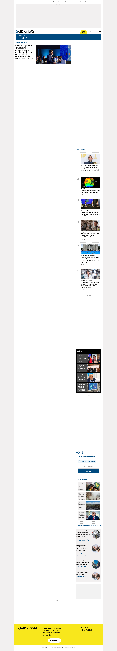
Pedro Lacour (84, 239)
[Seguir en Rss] (92, 630)
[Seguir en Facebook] (82, 630)
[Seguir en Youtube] (89, 630)
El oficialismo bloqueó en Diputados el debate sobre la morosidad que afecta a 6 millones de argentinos (81, 388)
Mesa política (48, 1)
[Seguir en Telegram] (84, 630)
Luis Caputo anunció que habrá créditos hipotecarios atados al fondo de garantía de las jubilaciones (90, 213)
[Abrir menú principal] (100, 31)
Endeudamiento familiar (56, 1)
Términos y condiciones (69, 647)
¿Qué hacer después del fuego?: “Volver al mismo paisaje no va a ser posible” (81, 506)
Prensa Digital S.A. (46, 647)
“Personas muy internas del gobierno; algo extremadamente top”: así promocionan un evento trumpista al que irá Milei (82, 358)
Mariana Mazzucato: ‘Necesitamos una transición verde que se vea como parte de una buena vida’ (81, 486)
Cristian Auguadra (42, 1)
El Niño (81, 1)
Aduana (36, 1)
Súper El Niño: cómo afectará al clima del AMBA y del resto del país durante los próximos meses (81, 496)
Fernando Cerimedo (30, 1)
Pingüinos (88, 1)
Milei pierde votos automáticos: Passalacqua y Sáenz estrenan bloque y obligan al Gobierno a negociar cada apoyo (81, 368)
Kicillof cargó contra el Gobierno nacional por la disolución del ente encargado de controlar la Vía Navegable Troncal (24, 52)
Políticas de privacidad (57, 647)
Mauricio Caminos (85, 173)
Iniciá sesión (91, 31)
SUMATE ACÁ (54, 640)
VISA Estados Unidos (75, 1)
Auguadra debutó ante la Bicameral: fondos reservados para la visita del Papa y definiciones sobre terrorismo (90, 234)
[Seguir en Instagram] (87, 630)
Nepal (84, 1)
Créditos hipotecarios (66, 1)
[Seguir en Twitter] (80, 630)
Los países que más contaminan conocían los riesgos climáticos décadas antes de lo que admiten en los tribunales (81, 516)
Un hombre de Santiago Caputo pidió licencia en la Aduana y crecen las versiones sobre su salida (82, 378)
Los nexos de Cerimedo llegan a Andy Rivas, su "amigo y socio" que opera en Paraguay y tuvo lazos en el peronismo (90, 167)
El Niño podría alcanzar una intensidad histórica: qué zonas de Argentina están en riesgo (90, 190)
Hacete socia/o (83, 32)
